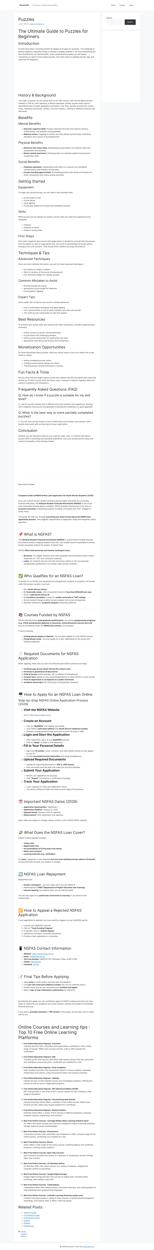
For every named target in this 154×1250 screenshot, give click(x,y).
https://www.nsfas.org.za (40, 715)
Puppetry (24, 1234)
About (131, 5)
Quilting (23, 1236)
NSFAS (36, 964)
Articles (23, 1231)
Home (113, 5)
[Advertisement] (57, 78)
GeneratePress (88, 1247)
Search (109, 18)
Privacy (122, 5)
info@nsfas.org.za (37, 956)
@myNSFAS (36, 962)
